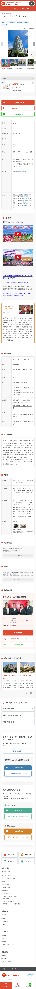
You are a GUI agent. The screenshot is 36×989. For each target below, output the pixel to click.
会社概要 (3, 955)
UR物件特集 (6, 899)
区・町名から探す (6, 875)
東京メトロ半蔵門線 (18, 195)
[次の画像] (34, 44)
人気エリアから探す (7, 887)
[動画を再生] (18, 233)
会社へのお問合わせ (7, 962)
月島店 (3, 918)
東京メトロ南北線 (17, 200)
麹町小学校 (16, 414)
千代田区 (14, 8)
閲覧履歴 (3, 941)
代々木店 (3, 915)
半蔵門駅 (26, 195)
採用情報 (3, 959)
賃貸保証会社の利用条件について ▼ (22, 407)
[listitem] (5, 63)
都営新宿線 (16, 202)
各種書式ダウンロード (7, 945)
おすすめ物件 (5, 884)
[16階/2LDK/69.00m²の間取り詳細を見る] (18, 87)
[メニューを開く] (32, 3)
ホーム (2, 8)
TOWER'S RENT (7, 893)
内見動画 (26, 22)
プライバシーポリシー (17, 969)
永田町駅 (25, 203)
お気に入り (4, 938)
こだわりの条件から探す (8, 878)
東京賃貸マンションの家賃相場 (11, 904)
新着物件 (3, 881)
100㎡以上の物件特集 (8, 901)
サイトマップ (5, 969)
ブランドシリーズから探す (10, 896)
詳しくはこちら (18, 751)
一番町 (24, 171)
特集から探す (5, 891)
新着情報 (3, 935)
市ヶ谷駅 (24, 198)
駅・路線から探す (6, 872)
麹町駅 (25, 196)
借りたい (8, 8)
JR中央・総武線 (17, 198)
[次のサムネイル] (35, 62)
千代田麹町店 (5, 921)
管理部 (3, 924)
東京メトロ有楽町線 (18, 196)
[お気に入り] (33, 83)
